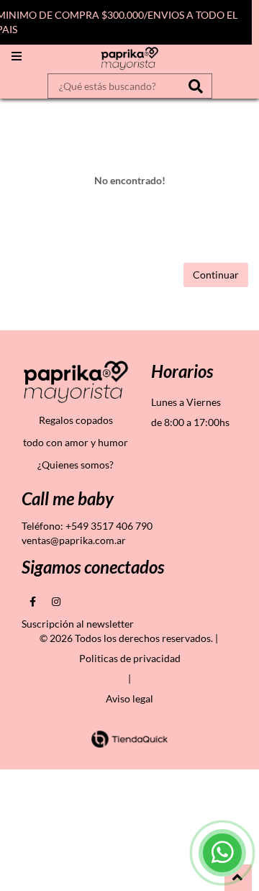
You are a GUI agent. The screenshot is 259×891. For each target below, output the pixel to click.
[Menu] (16, 56)
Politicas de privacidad (130, 658)
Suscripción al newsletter (78, 624)
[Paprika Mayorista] (130, 58)
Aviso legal (129, 698)
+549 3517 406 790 (109, 526)
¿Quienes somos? (75, 464)
